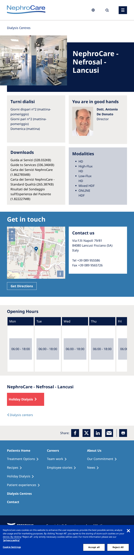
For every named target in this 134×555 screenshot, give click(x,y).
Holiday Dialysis (21, 399)
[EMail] (109, 433)
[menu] (123, 10)
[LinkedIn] (98, 433)
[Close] (128, 530)
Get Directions (22, 286)
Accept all (94, 547)
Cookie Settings (12, 547)
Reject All (118, 547)
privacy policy (11, 540)
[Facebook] (75, 433)
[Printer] (123, 433)
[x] (86, 433)
